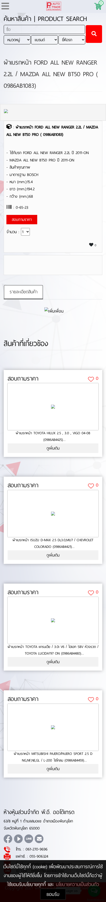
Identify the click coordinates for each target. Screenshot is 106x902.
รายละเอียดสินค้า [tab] (23, 292)
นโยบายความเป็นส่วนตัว (77, 884)
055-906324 (39, 856)
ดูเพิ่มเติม (53, 448)
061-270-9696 (37, 849)
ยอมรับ (53, 894)
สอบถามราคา (23, 378)
